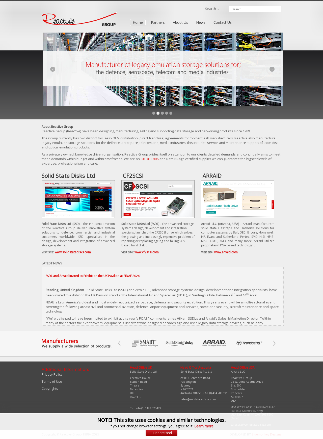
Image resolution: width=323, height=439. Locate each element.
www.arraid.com (226, 252)
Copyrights (50, 388)
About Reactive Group (57, 126)
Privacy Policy (52, 374)
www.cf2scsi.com (146, 252)
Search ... (212, 8)
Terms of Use (52, 381)
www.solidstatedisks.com (73, 252)
